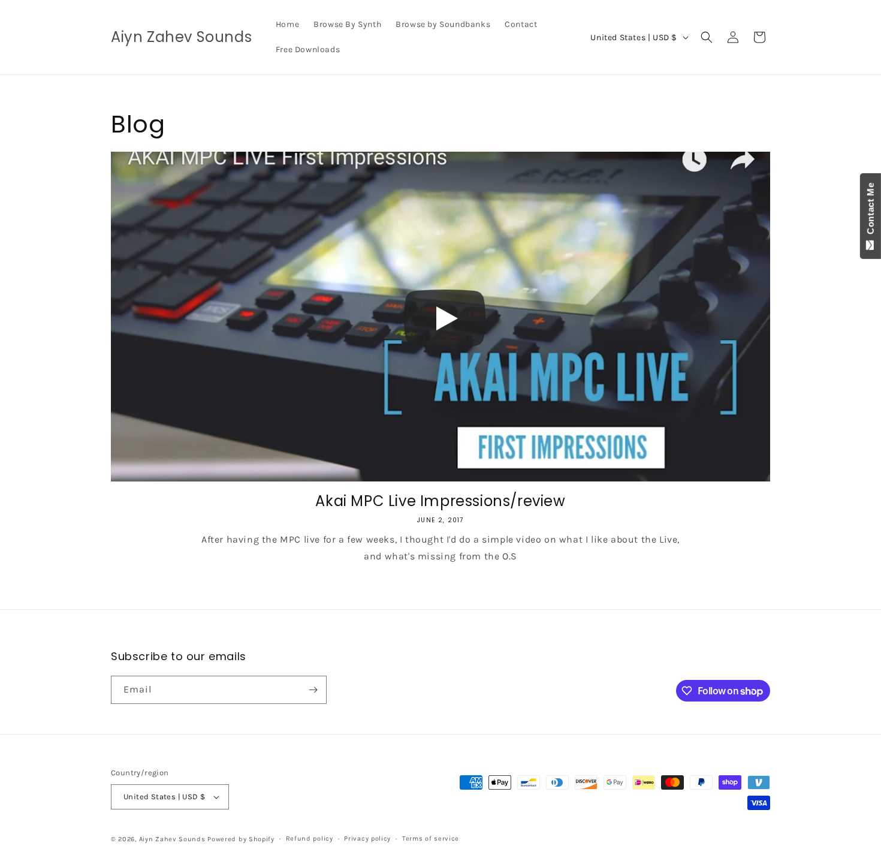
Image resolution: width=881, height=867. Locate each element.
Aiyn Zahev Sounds (172, 839)
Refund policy (309, 838)
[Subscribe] (313, 690)
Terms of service (430, 838)
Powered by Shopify (240, 839)
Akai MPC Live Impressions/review (440, 501)
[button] (706, 37)
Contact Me (870, 211)
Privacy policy (367, 838)
